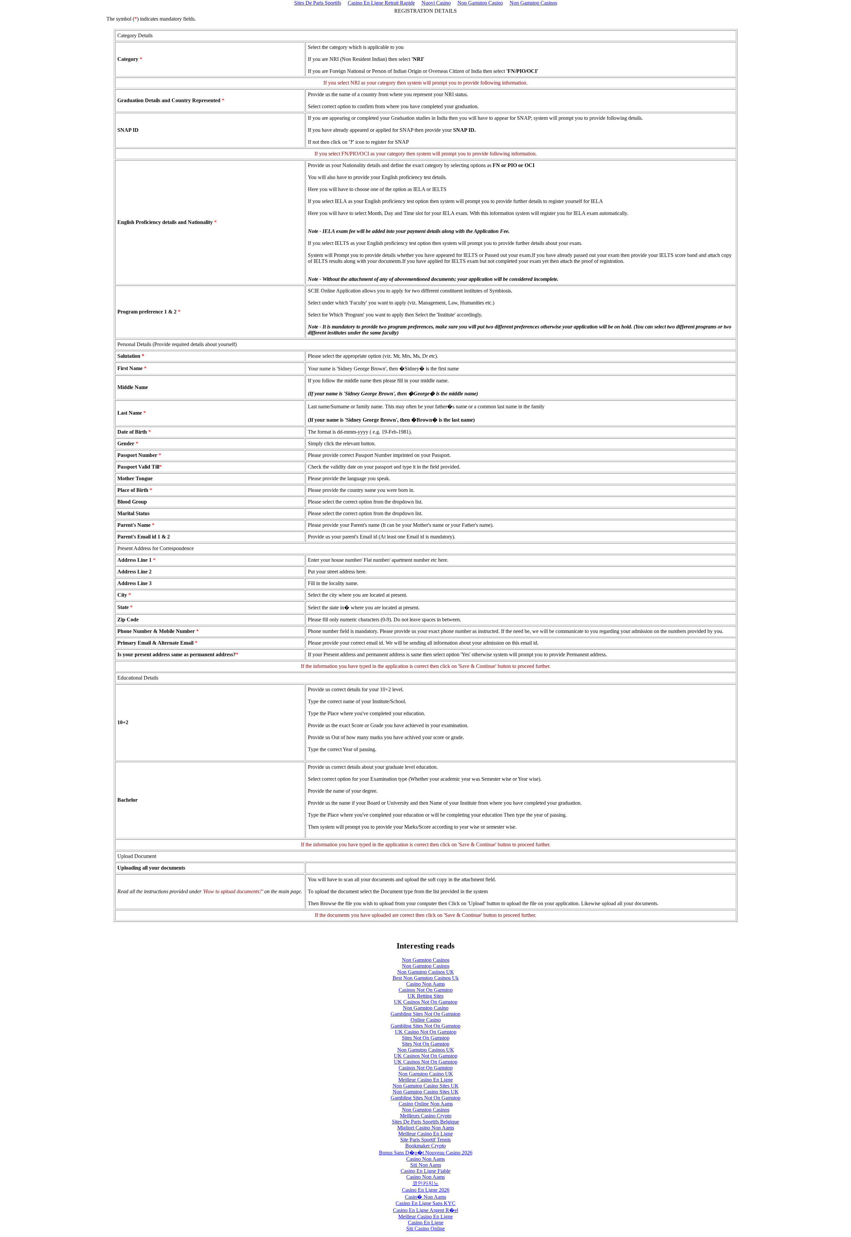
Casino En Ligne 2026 (425, 1190)
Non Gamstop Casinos (425, 960)
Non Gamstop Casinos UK (425, 972)
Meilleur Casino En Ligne (425, 1080)
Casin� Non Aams (425, 1197)
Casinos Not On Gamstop (426, 990)
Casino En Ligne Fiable (425, 1171)
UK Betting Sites (425, 996)
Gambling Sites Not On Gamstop (425, 1014)
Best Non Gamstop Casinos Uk (426, 978)
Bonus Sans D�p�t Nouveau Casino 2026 (425, 1152)
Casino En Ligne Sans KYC (425, 1203)
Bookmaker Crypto (425, 1145)
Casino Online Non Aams (426, 1104)
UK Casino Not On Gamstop (425, 1032)
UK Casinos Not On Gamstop (425, 1002)
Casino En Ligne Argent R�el (425, 1210)
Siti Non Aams (425, 1165)
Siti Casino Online (425, 1228)
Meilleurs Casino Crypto (425, 1116)
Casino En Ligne (425, 1222)
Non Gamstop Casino (425, 1008)
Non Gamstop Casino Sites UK (426, 1086)
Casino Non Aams (425, 984)
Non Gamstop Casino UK (425, 1074)
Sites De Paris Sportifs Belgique (425, 1122)
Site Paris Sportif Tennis (425, 1139)
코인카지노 (425, 1183)
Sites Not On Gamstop (425, 1038)
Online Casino (426, 1020)
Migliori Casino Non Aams (425, 1128)
